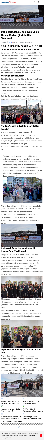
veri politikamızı (30, 435)
